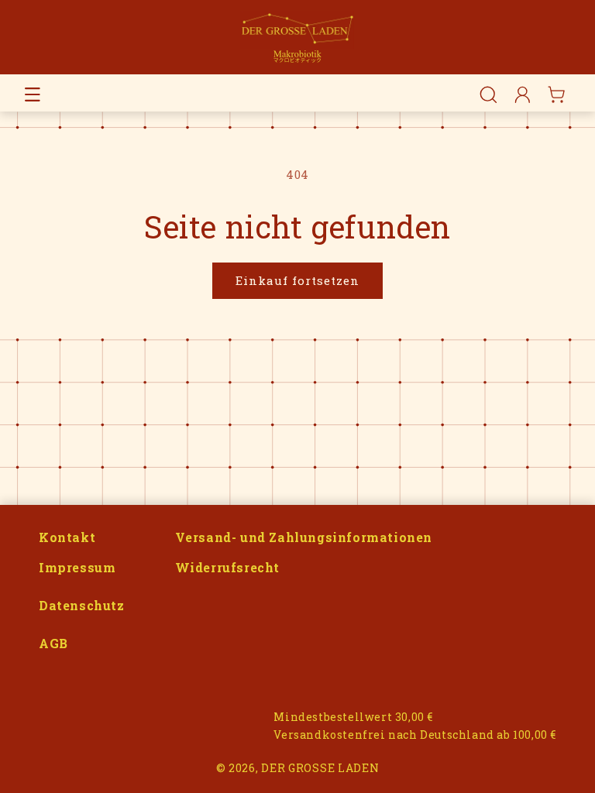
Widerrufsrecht (227, 567)
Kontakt (67, 537)
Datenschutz (82, 605)
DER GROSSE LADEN (320, 767)
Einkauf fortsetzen (297, 280)
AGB (53, 643)
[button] (32, 94)
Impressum (77, 567)
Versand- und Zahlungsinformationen (303, 537)
